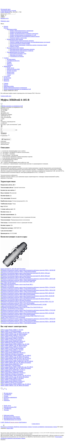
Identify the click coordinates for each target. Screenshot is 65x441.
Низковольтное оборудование (15, 39)
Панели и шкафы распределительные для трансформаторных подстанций (30, 42)
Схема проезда (36, 423)
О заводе (3, 390)
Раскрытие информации (10, 397)
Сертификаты (7, 394)
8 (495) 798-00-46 (5, 12)
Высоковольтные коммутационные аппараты (22, 49)
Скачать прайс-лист (6, 96)
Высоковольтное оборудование (15, 47)
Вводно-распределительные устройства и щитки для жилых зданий (28, 45)
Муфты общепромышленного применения (21, 30)
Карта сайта (10, 428)
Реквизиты (7, 400)
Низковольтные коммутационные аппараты (22, 40)
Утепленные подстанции (17, 56)
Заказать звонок (14, 422)
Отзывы (6, 396)
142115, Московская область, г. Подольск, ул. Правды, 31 (16, 423)
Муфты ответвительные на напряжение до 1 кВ (23, 35)
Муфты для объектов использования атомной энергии (25, 36)
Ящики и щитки (14, 46)
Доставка (6, 410)
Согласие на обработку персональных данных (44, 426)
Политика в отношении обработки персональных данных (16, 426)
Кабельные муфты (12, 29)
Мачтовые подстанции (16, 55)
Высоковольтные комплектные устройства (21, 50)
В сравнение (4, 135)
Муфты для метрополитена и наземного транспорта (24, 33)
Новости (6, 398)
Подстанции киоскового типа (18, 53)
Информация (4, 403)
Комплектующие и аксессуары (18, 37)
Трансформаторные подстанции (15, 52)
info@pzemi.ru (23, 422)
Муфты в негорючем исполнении (19, 32)
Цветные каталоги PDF (10, 407)
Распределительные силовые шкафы (20, 43)
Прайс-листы (7, 405)
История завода (8, 393)
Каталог (6, 26)
